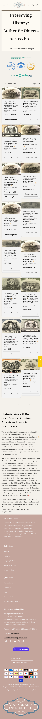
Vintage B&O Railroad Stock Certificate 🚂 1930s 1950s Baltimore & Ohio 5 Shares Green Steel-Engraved (11, 254)
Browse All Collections (11, 597)
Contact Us (7, 588)
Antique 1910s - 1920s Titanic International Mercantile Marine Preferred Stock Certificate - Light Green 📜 (30, 142)
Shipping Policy (9, 561)
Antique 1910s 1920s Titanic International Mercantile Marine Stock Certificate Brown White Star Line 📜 (11, 220)
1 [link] (7, 404)
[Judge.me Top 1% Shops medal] (31, 66)
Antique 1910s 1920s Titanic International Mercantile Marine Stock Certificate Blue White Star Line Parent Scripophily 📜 (11, 182)
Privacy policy (23, 687)
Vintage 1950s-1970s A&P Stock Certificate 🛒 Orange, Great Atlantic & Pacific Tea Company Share (11, 379)
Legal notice (34, 690)
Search (6, 551)
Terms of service (34, 687)
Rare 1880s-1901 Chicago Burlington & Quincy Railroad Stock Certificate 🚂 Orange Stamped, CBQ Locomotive (11, 297)
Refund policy (13, 687)
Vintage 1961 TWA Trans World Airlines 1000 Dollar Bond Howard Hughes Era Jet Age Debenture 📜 (30, 377)
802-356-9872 (15, 633)
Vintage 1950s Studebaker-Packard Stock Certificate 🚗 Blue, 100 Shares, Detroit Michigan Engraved (11, 340)
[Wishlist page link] (28, 5)
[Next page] (35, 404)
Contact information (23, 690)
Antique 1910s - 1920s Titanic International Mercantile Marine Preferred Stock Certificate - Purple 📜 (30, 180)
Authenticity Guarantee (12, 602)
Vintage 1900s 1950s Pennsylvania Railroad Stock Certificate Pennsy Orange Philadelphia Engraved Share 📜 (11, 143)
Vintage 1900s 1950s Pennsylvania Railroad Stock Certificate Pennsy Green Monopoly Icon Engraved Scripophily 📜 (30, 338)
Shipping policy (11, 690)
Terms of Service (10, 565)
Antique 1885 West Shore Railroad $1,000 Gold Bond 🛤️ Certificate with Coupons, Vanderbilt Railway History (30, 105)
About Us (7, 556)
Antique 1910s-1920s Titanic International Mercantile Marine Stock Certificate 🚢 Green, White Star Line (11, 105)
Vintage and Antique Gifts (20, 684)
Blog (5, 592)
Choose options (11, 119)
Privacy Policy (9, 570)
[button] (4, 5)
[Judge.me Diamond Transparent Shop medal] (11, 66)
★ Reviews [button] (40, 361)
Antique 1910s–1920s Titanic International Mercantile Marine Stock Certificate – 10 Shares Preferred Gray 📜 (30, 258)
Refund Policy (9, 583)
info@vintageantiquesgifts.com (15, 638)
